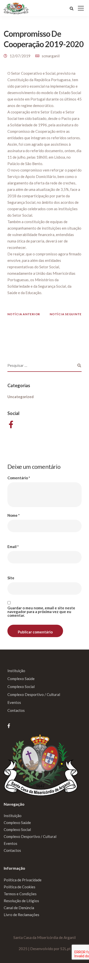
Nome (13, 515)
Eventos (14, 702)
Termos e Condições (20, 894)
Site (10, 578)
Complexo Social (21, 686)
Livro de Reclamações (21, 914)
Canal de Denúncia (19, 907)
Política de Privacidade (23, 880)
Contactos (16, 710)
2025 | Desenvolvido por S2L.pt (45, 948)
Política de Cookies (19, 887)
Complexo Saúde (21, 678)
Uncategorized (20, 396)
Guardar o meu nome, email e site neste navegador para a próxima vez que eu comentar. (41, 611)
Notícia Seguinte (66, 314)
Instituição (16, 670)
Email (13, 547)
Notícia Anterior (23, 314)
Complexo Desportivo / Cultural (33, 694)
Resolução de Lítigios (21, 900)
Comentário (18, 478)
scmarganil (51, 56)
